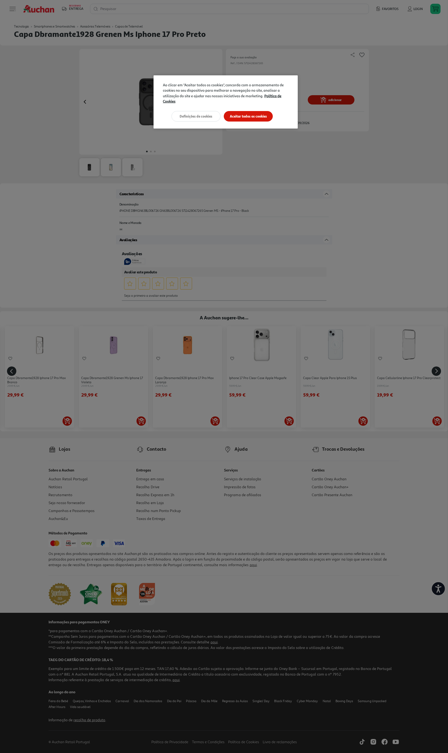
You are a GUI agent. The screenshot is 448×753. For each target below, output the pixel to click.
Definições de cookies (196, 116)
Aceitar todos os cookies (248, 116)
